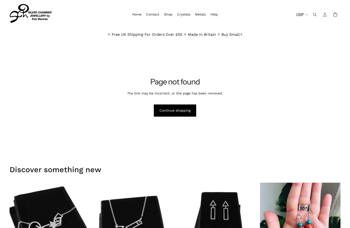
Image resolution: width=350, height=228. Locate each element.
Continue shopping (175, 110)
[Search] (315, 14)
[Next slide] (250, 213)
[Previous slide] (183, 213)
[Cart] (335, 14)
